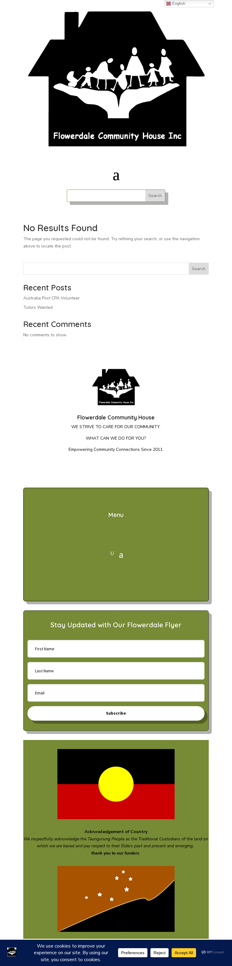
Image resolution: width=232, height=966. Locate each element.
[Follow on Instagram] (124, 469)
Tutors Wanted (38, 307)
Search (198, 269)
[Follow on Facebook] (108, 469)
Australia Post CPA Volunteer (51, 298)
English (178, 3)
